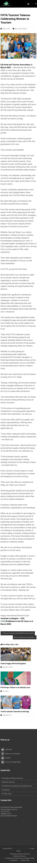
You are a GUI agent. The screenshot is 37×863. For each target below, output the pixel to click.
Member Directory (9, 782)
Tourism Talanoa (22, 28)
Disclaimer (6, 790)
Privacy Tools (7, 794)
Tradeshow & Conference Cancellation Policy (17, 786)
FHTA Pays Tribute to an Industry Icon (15, 687)
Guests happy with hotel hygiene (13, 664)
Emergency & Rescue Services (13, 778)
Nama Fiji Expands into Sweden (24, 637)
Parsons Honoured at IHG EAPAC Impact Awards (18, 633)
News (16, 28)
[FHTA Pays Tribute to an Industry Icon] (16, 678)
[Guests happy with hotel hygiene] (16, 654)
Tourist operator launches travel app (15, 711)
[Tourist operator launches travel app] (16, 702)
